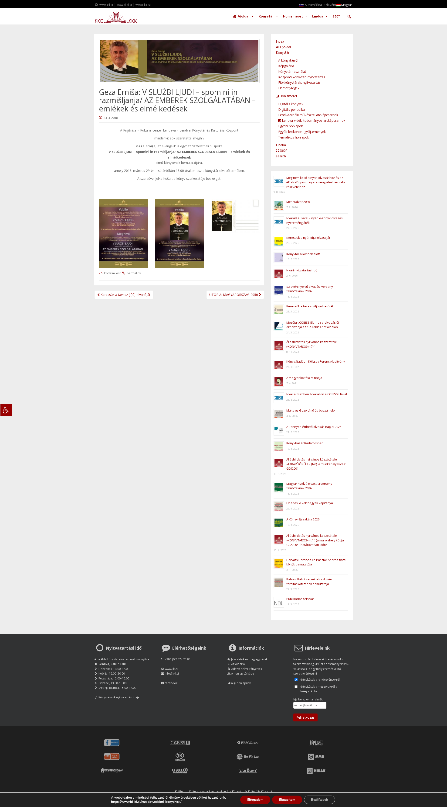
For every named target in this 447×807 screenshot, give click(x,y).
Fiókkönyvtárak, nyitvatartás (299, 82)
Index (280, 41)
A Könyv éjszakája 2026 (302, 519)
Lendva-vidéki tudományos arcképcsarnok (313, 120)
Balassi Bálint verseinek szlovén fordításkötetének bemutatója (309, 581)
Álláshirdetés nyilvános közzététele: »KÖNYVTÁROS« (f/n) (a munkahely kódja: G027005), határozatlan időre (315, 540)
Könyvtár (266, 16)
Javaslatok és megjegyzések (249, 659)
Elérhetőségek (288, 88)
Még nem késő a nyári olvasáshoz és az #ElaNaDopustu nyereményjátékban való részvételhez (315, 182)
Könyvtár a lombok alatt (303, 254)
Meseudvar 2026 (298, 202)
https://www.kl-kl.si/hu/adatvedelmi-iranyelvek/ (146, 802)
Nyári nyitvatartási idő (301, 270)
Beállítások (319, 799)
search (281, 156)
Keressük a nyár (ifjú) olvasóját (308, 238)
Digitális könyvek (290, 104)
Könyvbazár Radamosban (304, 443)
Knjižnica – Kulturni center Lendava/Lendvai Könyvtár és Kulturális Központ (223, 791)
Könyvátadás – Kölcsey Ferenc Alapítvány (315, 361)
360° (336, 16)
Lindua (317, 16)
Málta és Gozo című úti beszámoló (310, 410)
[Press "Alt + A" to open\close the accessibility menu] (6, 410)
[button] (349, 17)
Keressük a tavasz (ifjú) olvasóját (125, 294)
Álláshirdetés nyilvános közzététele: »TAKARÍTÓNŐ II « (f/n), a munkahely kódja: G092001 (316, 464)
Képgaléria (286, 66)
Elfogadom (255, 799)
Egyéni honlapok (290, 126)
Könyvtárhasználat (292, 71)
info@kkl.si (172, 673)
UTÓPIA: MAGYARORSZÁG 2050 (234, 294)
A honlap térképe (242, 673)
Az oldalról (238, 664)
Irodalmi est (112, 273)
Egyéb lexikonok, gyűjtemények (302, 131)
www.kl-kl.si (124, 5)
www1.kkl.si (143, 5)
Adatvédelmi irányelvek (246, 669)
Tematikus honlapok (293, 137)
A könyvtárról (288, 60)
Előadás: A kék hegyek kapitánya (309, 503)
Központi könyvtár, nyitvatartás (301, 77)
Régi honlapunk (240, 683)
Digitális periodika (291, 109)
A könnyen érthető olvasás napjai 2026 (313, 427)
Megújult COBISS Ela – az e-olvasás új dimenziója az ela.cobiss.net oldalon (312, 324)
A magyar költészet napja (304, 378)
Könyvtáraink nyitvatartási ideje (118, 697)
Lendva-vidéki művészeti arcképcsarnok (308, 115)
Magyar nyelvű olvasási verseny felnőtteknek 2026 (309, 485)
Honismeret (293, 16)
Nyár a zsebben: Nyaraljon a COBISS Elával (316, 394)
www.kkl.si (106, 5)
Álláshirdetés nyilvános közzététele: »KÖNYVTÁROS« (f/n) (312, 344)
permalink (134, 273)
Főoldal (243, 16)
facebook (171, 683)
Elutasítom (287, 799)
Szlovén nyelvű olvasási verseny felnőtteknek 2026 (309, 288)
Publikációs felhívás (300, 599)
